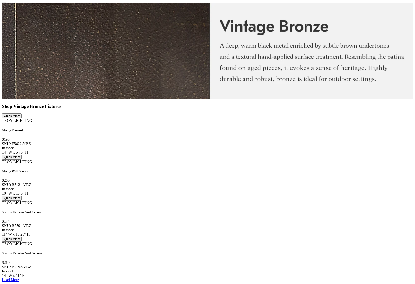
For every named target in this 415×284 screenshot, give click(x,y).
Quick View (12, 116)
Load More (10, 280)
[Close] (4, 2)
